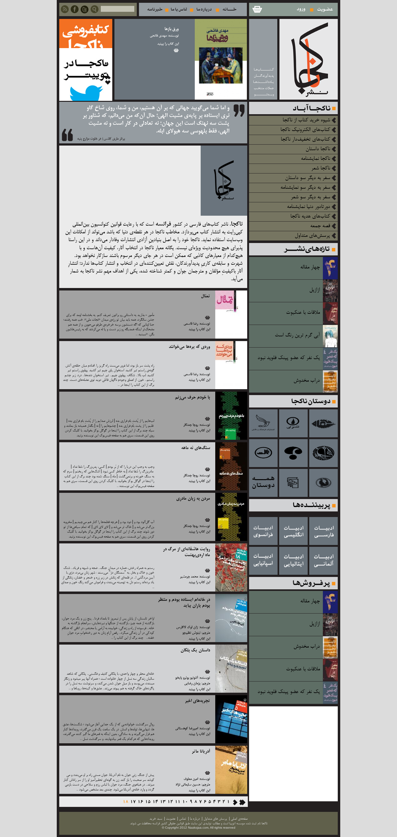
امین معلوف (191, 779)
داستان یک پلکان (195, 650)
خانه (229, 9)
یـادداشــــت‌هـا (263, 82)
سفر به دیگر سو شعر (310, 197)
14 (155, 802)
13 (163, 802)
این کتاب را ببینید (168, 44)
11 (178, 802)
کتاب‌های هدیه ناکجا (310, 217)
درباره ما (204, 9)
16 (140, 802)
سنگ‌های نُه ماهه (195, 448)
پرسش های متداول (215, 819)
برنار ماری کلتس (114, 139)
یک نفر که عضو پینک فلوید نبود (288, 358)
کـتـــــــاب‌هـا (264, 70)
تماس (179, 9)
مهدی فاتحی (158, 36)
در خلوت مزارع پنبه (89, 139)
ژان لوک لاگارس (187, 627)
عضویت (325, 9)
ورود (301, 9)
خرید (176, 50)
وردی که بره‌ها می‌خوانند (189, 346)
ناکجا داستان (318, 149)
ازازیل (314, 290)
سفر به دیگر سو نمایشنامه (305, 188)
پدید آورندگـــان (264, 76)
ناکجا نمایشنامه (315, 159)
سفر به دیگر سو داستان (307, 178)
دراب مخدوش (306, 381)
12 (170, 802)
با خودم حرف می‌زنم (192, 397)
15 (148, 802)
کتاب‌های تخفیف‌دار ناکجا (305, 140)
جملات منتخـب (264, 88)
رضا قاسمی (191, 324)
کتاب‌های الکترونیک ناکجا (305, 130)
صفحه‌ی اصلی (239, 819)
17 (133, 802)
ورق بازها (171, 29)
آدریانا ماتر (201, 751)
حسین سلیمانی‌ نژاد (188, 785)
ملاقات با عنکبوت (303, 313)
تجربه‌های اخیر (197, 701)
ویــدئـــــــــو (264, 94)
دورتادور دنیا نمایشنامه (308, 207)
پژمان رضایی (192, 684)
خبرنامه (154, 9)
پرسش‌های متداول (312, 236)
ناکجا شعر (320, 168)
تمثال (205, 296)
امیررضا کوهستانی (186, 729)
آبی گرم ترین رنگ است (297, 335)
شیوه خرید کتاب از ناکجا (306, 120)
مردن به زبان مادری (193, 498)
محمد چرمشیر (189, 577)
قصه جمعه (320, 226)
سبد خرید (257, 9)
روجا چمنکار (190, 425)
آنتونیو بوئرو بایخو (186, 678)
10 (185, 802)
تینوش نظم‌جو (191, 633)
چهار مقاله (310, 267)
